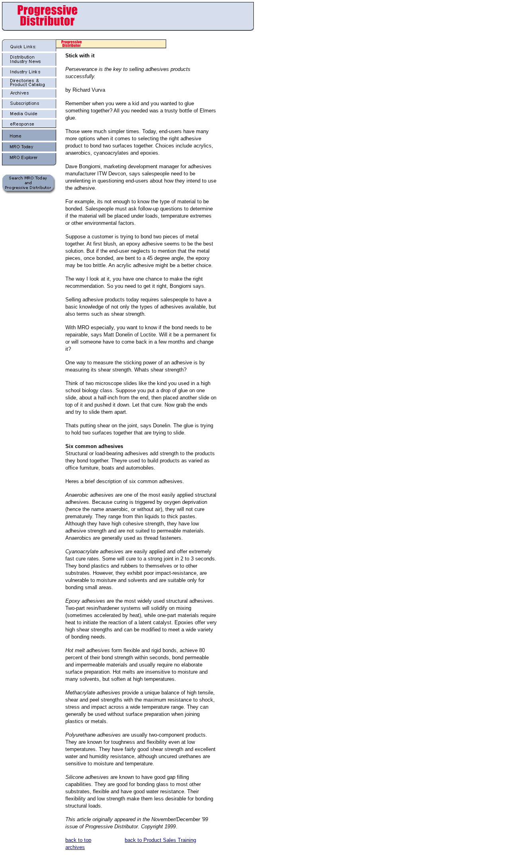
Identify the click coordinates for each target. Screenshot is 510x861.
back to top (78, 840)
